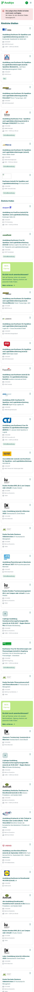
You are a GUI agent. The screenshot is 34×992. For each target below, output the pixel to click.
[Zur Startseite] (7, 2)
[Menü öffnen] (31, 3)
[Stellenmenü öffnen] (30, 28)
